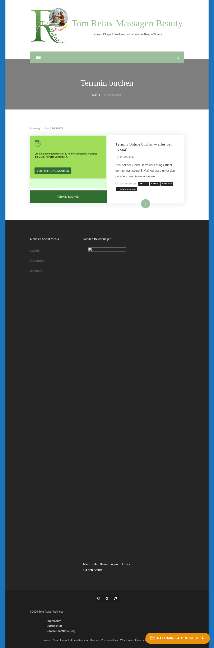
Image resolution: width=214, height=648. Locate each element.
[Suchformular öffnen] (177, 57)
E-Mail (154, 184)
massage (167, 184)
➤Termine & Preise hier (181, 638)
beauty (144, 184)
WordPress (127, 640)
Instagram (37, 260)
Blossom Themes (88, 640)
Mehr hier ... (139, 203)
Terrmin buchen (126, 189)
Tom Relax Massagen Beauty (127, 23)
